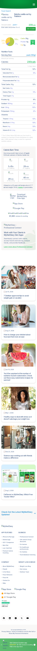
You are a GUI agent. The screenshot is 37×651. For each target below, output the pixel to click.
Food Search (6, 11)
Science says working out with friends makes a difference (18, 457)
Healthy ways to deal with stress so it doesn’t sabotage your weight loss (18, 418)
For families (23, 552)
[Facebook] (3, 618)
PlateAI (5, 569)
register (20, 187)
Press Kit (5, 577)
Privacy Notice (6, 631)
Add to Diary (31, 28)
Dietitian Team (24, 572)
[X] (21, 618)
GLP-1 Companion (8, 542)
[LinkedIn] (9, 618)
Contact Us (6, 580)
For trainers (23, 544)
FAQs (4, 583)
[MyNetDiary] (11, 3)
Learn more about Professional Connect (18, 247)
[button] (18, 203)
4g (24, 42)
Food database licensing (27, 554)
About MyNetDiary (8, 566)
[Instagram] (15, 618)
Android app (6, 539)
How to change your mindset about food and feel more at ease (17, 336)
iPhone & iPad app (8, 537)
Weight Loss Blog (25, 566)
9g (23, 45)
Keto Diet (5, 545)
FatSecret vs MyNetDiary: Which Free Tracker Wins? (18, 495)
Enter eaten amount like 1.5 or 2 (10, 27)
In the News (6, 572)
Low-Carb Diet (7, 548)
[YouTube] (27, 618)
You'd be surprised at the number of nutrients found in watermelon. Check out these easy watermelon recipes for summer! (18, 376)
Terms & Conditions (17, 631)
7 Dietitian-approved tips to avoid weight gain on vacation (16, 297)
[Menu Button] (34, 4)
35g (24, 38)
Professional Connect (26, 537)
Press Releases (7, 574)
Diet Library (23, 569)
